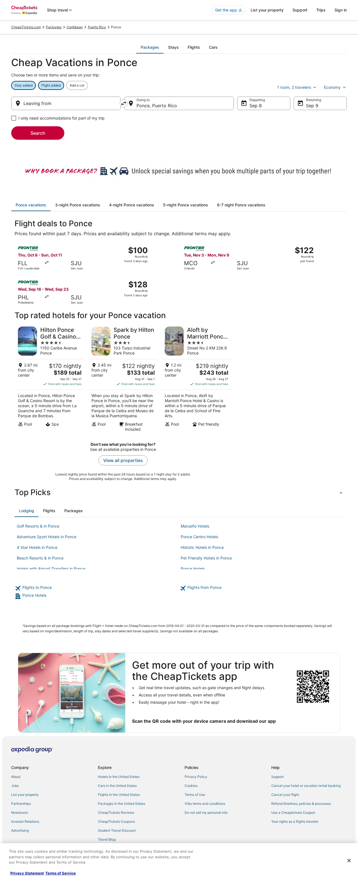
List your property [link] (25, 794)
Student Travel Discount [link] (117, 830)
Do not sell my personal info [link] (206, 812)
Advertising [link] (20, 830)
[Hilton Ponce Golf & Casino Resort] (50, 379)
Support (300, 10)
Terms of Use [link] (195, 794)
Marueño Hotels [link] (195, 526)
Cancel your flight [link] (285, 794)
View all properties (123, 460)
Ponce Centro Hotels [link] (199, 536)
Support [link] (277, 777)
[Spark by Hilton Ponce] (123, 379)
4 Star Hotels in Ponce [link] (37, 547)
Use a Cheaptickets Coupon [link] (293, 812)
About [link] (15, 777)
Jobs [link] (15, 786)
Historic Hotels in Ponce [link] (202, 547)
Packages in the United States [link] (121, 803)
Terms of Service (60, 873)
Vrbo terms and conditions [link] (205, 803)
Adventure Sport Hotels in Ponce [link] (46, 536)
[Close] (349, 860)
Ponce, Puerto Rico (156, 105)
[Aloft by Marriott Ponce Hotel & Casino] (196, 379)
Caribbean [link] (75, 27)
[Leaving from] (66, 103)
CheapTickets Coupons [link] (116, 821)
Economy (332, 87)
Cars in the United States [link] (117, 786)
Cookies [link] (191, 786)
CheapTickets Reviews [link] (116, 812)
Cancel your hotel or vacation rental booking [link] (306, 786)
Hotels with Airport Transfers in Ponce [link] (51, 568)
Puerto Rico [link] (97, 27)
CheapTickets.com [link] (26, 27)
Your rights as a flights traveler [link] (294, 821)
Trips (321, 10)
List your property (267, 10)
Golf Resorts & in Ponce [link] (38, 526)
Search (37, 133)
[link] (96, 588)
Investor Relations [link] (25, 821)
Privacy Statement (27, 873)
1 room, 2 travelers (294, 87)
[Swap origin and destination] (124, 103)
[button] (179, 492)
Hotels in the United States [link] (119, 777)
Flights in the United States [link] (119, 794)
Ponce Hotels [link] (193, 568)
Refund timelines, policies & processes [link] (301, 803)
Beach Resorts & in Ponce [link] (40, 558)
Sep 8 (255, 105)
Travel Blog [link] (107, 839)
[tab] (150, 47)
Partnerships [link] (21, 803)
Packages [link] (54, 27)
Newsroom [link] (19, 812)
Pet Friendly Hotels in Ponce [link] (206, 558)
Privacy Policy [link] (196, 777)
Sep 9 (312, 105)
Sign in (341, 10)
